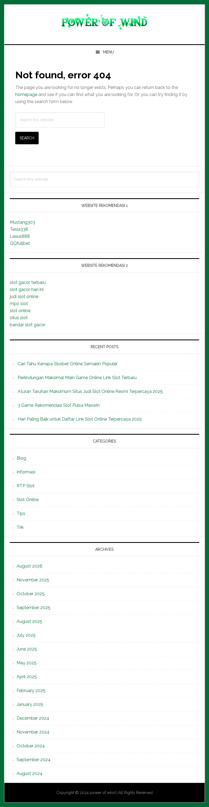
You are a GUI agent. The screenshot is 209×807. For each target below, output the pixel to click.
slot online (20, 310)
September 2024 (34, 759)
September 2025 (33, 607)
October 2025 (31, 593)
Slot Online (28, 499)
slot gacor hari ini (27, 289)
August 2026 (29, 566)
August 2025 (29, 621)
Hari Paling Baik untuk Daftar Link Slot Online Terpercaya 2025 (80, 419)
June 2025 (27, 649)
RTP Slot (26, 485)
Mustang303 (22, 222)
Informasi (26, 472)
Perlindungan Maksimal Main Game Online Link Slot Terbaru (77, 377)
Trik (20, 527)
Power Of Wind (104, 22)
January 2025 (30, 704)
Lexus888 (20, 236)
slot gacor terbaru (28, 282)
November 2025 (33, 579)
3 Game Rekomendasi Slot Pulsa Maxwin (59, 405)
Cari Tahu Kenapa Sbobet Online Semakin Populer (68, 363)
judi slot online (24, 296)
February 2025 (31, 690)
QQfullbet (20, 243)
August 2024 (29, 773)
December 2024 (33, 718)
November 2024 (33, 732)
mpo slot (19, 303)
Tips (21, 513)
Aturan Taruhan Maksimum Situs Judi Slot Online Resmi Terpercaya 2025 (90, 391)
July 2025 (26, 635)
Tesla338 (19, 229)
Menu (108, 52)
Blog (21, 458)
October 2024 (31, 745)
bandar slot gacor (27, 324)
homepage (26, 94)
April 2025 (27, 676)
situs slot (19, 317)
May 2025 (26, 662)
